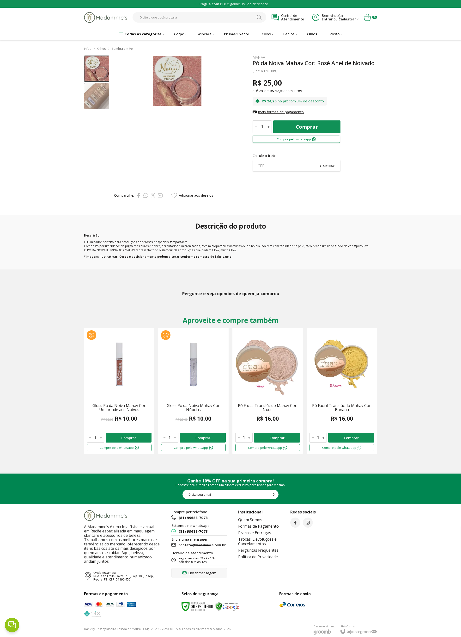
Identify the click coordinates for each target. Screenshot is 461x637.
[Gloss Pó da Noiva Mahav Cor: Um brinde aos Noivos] (119, 391)
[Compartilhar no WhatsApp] (145, 195)
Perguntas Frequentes (258, 550)
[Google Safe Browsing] (227, 606)
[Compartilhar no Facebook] (138, 195)
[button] (96, 69)
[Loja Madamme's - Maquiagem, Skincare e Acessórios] (105, 17)
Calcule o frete (264, 155)
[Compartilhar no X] (153, 195)
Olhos (101, 48)
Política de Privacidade (258, 556)
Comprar (307, 127)
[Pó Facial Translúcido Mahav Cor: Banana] (342, 391)
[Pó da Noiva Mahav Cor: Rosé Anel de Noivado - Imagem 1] (97, 68)
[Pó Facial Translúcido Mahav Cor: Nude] (268, 391)
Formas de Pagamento (258, 526)
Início (87, 48)
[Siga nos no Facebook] (295, 523)
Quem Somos (250, 519)
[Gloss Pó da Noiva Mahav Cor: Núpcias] (193, 391)
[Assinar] (274, 494)
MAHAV (259, 57)
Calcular (327, 165)
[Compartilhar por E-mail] (160, 195)
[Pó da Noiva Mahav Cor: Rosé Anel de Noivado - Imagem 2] (96, 96)
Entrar (327, 19)
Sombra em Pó (122, 48)
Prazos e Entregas (254, 532)
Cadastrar (347, 19)
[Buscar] (259, 17)
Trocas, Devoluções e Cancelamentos (257, 541)
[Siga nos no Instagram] (308, 523)
